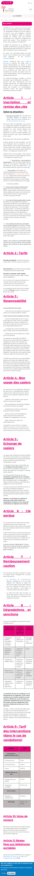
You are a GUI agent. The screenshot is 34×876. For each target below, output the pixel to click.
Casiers (5, 20)
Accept (3, 873)
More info (4, 869)
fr (28, 3)
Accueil (2, 20)
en (31, 3)
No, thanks (11, 873)
